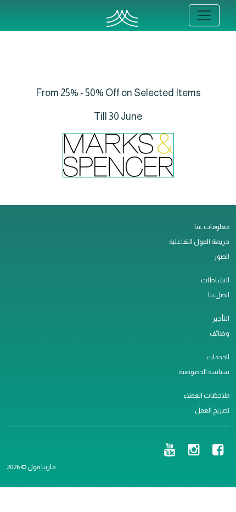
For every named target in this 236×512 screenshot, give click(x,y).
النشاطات (215, 280)
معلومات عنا (211, 227)
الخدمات (217, 357)
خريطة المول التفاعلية (199, 242)
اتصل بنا (218, 295)
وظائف (219, 333)
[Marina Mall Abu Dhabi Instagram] (194, 451)
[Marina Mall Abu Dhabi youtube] (170, 451)
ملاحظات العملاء (206, 395)
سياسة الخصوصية (204, 372)
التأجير (220, 318)
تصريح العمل (212, 410)
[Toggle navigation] (204, 15)
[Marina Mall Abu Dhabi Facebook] (218, 451)
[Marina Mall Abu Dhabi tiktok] (151, 451)
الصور (221, 256)
